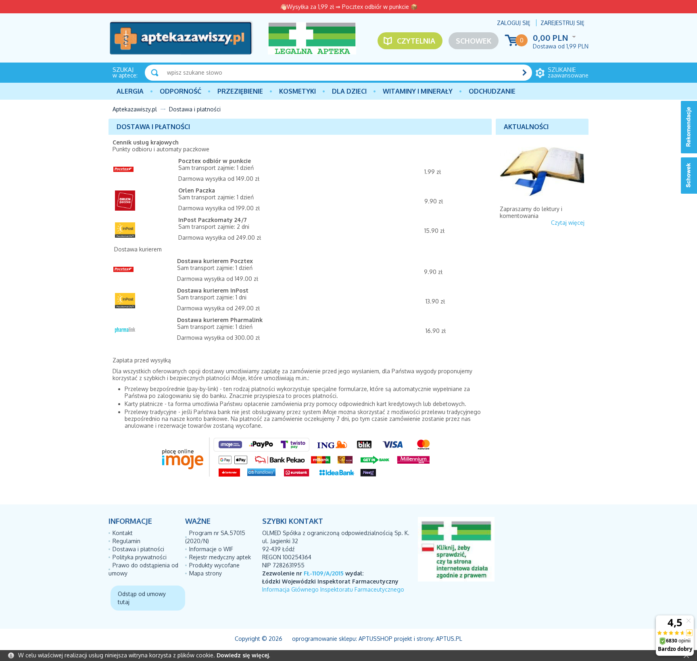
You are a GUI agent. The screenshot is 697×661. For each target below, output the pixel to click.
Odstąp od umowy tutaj (142, 597)
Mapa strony (205, 573)
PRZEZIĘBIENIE (240, 91)
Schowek (473, 40)
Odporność (180, 91)
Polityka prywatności (140, 557)
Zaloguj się (513, 22)
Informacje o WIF (211, 549)
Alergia (130, 91)
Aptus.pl (449, 638)
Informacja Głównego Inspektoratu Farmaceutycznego (333, 589)
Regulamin (126, 541)
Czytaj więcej (567, 222)
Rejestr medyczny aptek (220, 557)
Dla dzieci (349, 91)
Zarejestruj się (562, 22)
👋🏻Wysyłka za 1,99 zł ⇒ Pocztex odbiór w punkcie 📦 (348, 6)
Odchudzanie (492, 91)
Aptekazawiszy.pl (135, 109)
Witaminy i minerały (418, 91)
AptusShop (375, 638)
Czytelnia (416, 40)
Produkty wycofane (214, 565)
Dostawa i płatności (138, 549)
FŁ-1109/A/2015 (324, 573)
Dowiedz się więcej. (243, 655)
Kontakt (123, 532)
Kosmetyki (297, 91)
